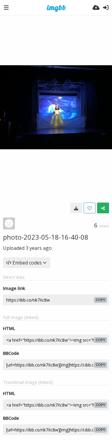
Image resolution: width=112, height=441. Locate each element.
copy (100, 300)
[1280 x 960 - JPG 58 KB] (76, 208)
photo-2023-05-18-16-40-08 (45, 236)
